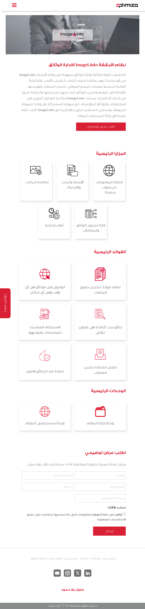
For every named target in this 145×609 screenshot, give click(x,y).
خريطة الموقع (39, 558)
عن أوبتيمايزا (109, 558)
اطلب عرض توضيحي (101, 126)
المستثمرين (71, 558)
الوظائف (95, 558)
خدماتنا (84, 558)
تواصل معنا (55, 558)
